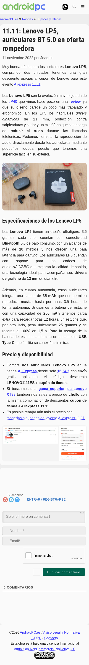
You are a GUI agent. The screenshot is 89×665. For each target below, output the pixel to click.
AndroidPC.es (9, 19)
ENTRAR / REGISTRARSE (45, 499)
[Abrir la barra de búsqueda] (74, 7)
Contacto (51, 638)
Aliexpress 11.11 (27, 84)
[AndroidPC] (24, 7)
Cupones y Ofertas (49, 19)
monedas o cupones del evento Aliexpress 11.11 (46, 418)
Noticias (27, 19)
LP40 (12, 102)
